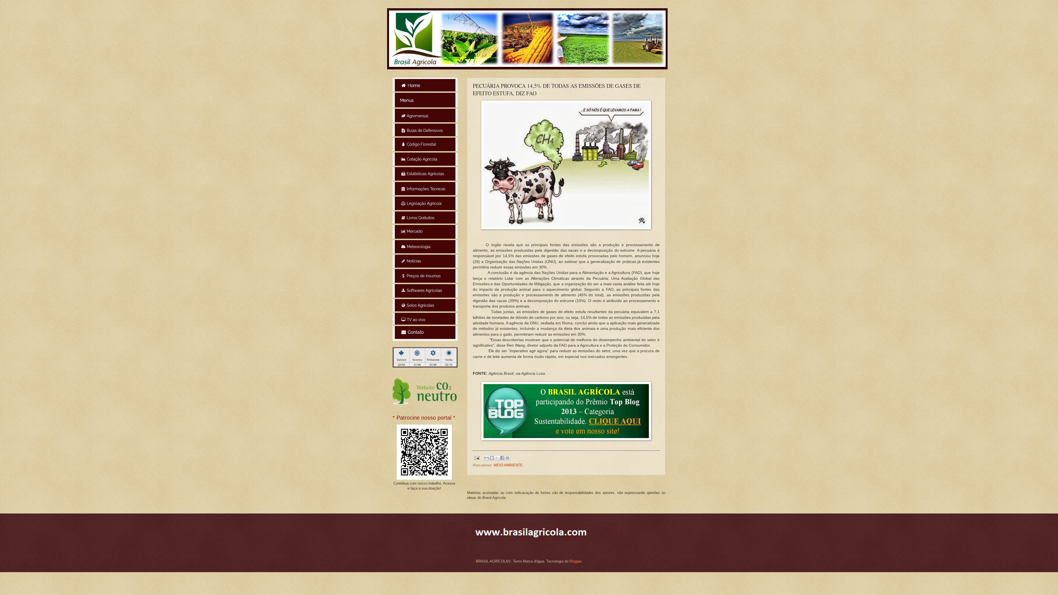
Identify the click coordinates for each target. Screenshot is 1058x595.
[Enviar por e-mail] (486, 458)
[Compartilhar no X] (497, 458)
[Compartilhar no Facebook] (502, 458)
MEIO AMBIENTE (508, 465)
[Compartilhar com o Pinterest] (507, 458)
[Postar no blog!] (492, 458)
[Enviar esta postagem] (477, 458)
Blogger (575, 561)
